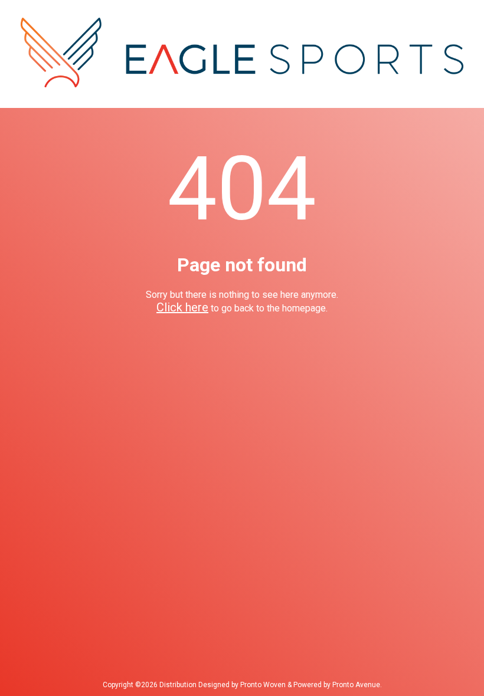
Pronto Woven (263, 685)
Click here (182, 307)
